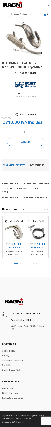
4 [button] (27, 263)
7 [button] (36, 263)
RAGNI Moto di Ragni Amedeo (30, 415)
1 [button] (16, 263)
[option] (25, 39)
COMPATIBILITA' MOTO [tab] (14, 165)
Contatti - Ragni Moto (21, 320)
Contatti (6, 365)
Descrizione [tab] (37, 165)
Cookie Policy (8, 351)
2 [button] (20, 263)
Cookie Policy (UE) (11, 370)
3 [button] (24, 263)
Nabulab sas (19, 422)
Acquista (25, 142)
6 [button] (33, 263)
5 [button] (30, 263)
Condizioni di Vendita (12, 360)
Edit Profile (7, 388)
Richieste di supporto (12, 398)
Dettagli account (10, 393)
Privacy (5, 355)
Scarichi (18, 93)
